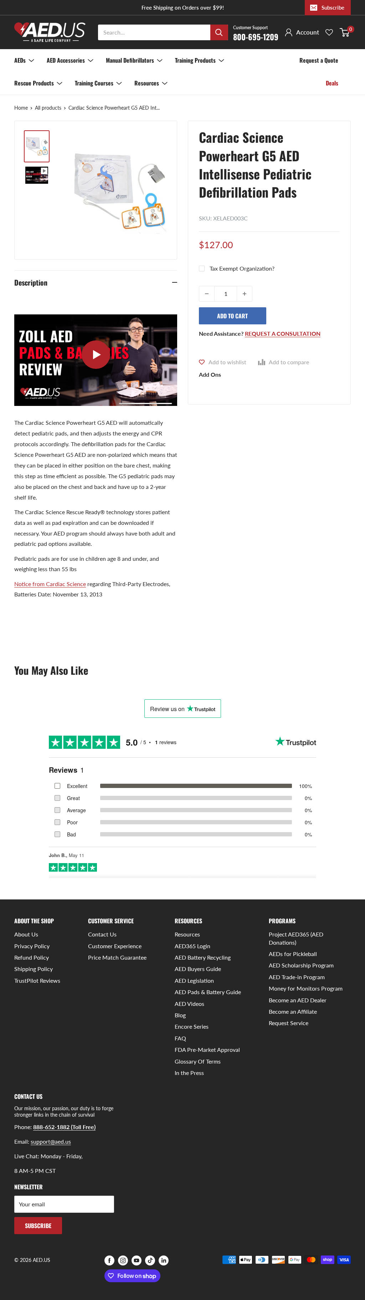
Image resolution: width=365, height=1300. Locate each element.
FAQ (180, 1038)
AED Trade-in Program (297, 976)
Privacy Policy (32, 946)
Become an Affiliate (293, 1011)
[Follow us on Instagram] (123, 1260)
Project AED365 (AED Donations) (296, 938)
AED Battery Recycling (203, 957)
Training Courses (94, 83)
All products (48, 108)
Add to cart (232, 316)
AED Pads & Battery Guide (208, 991)
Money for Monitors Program (306, 988)
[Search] (219, 32)
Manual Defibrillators (130, 60)
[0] (344, 32)
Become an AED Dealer (298, 1000)
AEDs (20, 60)
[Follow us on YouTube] (137, 1260)
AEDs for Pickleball (293, 953)
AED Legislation (194, 980)
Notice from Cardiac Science (50, 583)
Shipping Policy (33, 968)
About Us (26, 934)
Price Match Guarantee (117, 957)
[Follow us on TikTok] (150, 1260)
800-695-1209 (255, 33)
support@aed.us (51, 1141)
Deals (332, 83)
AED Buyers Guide (198, 968)
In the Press (189, 1072)
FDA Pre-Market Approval (207, 1049)
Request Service (288, 1022)
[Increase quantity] (244, 293)
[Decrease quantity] (206, 293)
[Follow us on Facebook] (109, 1260)
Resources (146, 83)
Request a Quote (318, 60)
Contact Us (102, 934)
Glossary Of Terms (198, 1061)
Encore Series (192, 1026)
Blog (180, 1015)
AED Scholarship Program (301, 965)
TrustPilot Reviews (37, 980)
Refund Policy (31, 957)
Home (21, 108)
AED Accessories (66, 60)
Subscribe (333, 7)
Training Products (195, 60)
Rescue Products (34, 83)
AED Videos (189, 1003)
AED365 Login (192, 946)
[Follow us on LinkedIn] (164, 1260)
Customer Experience (115, 946)
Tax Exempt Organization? (242, 268)
